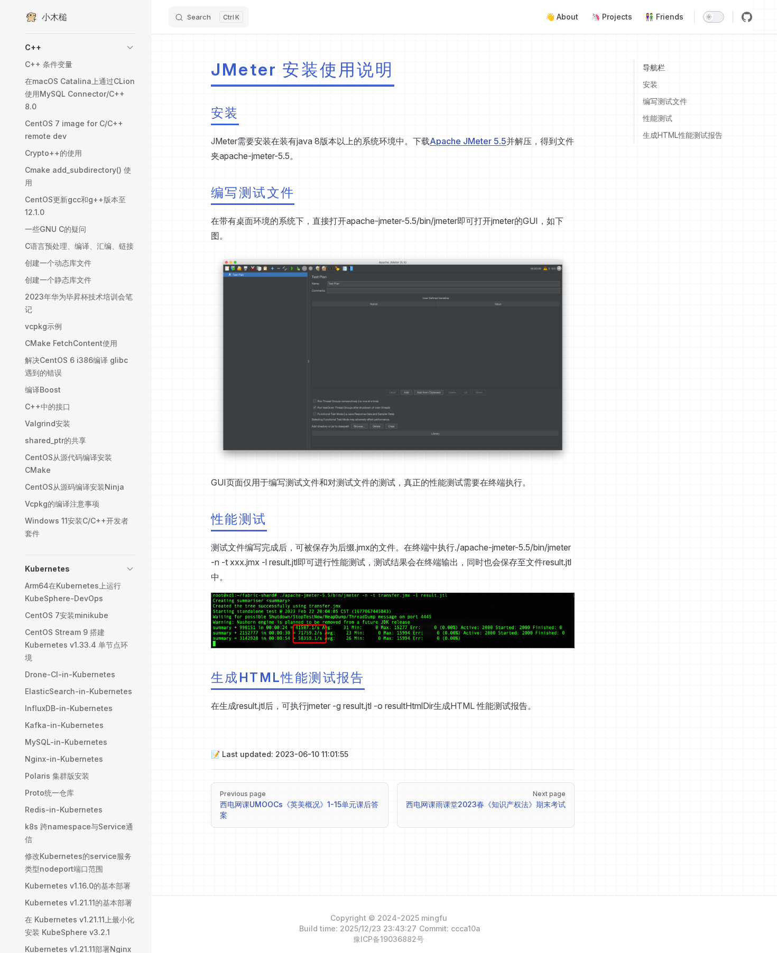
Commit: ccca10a (449, 928)
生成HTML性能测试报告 (683, 134)
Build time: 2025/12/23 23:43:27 (358, 928)
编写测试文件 (665, 101)
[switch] (713, 17)
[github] (746, 16)
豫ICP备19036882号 (388, 939)
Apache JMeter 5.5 (468, 141)
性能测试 (657, 118)
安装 (650, 84)
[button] (80, 47)
